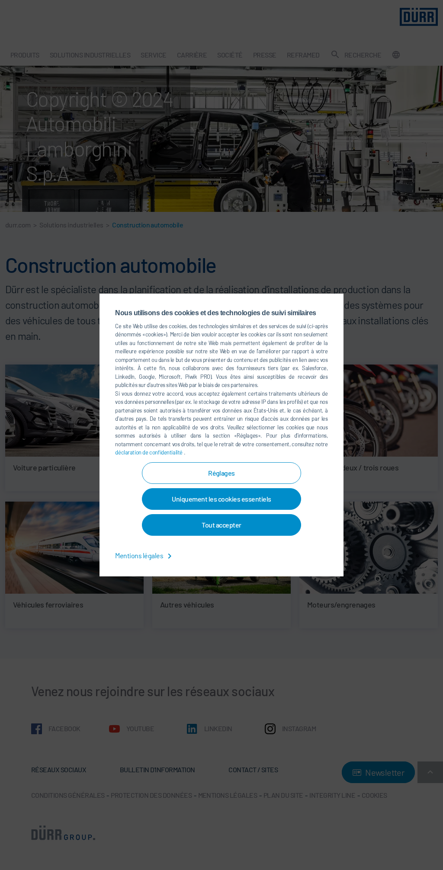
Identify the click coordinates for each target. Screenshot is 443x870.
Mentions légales (139, 555)
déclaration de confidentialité (149, 452)
